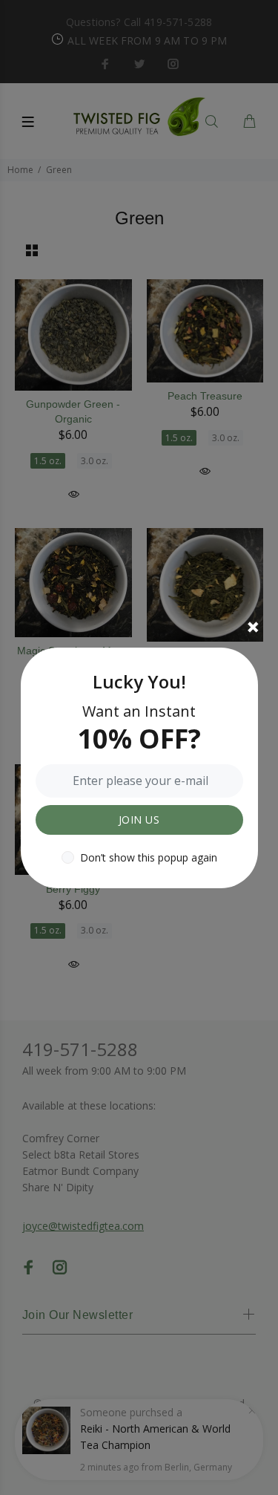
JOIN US (139, 819)
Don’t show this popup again (148, 857)
